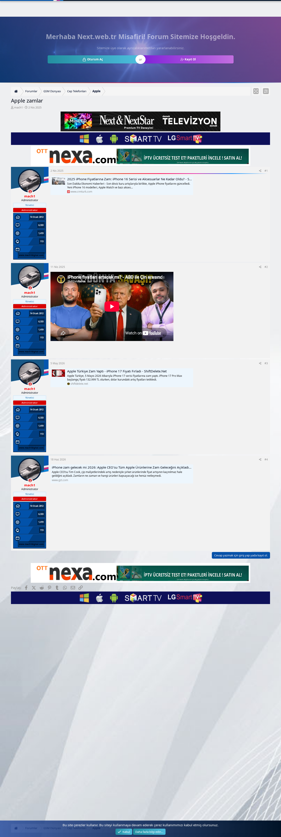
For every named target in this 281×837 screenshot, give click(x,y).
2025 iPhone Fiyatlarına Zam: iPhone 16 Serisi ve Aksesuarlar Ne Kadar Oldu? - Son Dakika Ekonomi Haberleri (150, 179)
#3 (266, 363)
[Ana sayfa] (16, 91)
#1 (266, 171)
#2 (266, 267)
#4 (266, 459)
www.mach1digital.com (31, 255)
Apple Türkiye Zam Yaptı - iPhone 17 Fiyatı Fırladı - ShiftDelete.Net (117, 371)
